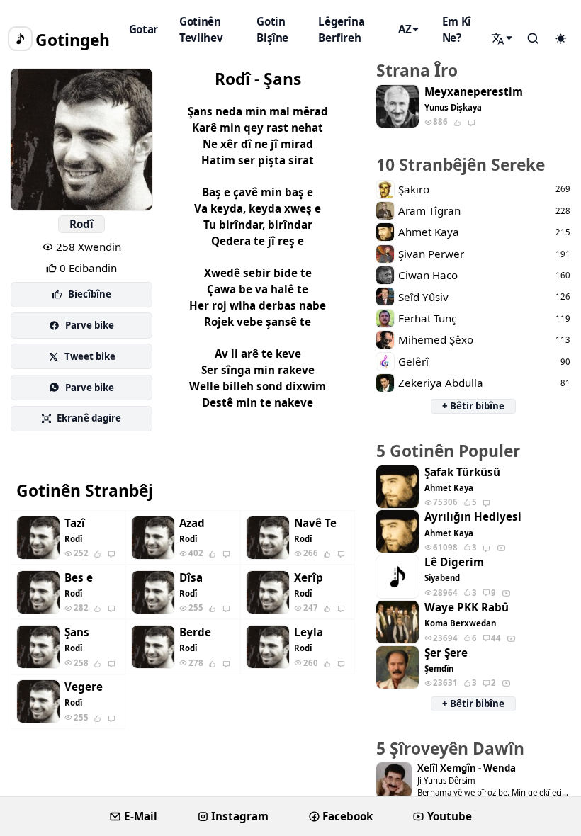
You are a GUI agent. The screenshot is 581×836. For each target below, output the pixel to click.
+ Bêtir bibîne (473, 406)
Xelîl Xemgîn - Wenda (466, 768)
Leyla (308, 632)
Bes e (78, 577)
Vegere (83, 687)
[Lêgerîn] (503, 38)
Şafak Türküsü (462, 472)
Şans (76, 632)
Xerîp (308, 577)
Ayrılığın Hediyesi (472, 517)
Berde (195, 632)
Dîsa (191, 577)
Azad (192, 523)
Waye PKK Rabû (466, 607)
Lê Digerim (454, 562)
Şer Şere (446, 653)
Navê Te (315, 523)
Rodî (81, 224)
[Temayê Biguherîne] (560, 39)
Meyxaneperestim (473, 91)
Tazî (74, 523)
